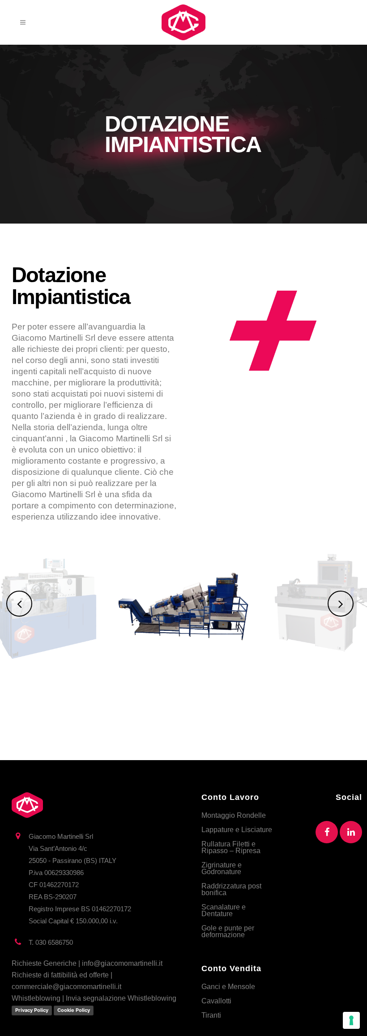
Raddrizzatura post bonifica (231, 889)
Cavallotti (216, 1001)
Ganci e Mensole (228, 986)
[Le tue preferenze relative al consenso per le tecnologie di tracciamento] (351, 1020)
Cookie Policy (73, 1010)
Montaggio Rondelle (233, 815)
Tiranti (211, 1015)
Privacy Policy (31, 1010)
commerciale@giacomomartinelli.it (66, 986)
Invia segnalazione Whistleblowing (121, 998)
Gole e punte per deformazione (227, 931)
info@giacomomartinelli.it (122, 963)
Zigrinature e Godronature (221, 868)
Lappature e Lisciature (236, 829)
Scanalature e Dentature (223, 910)
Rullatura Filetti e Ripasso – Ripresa (230, 847)
